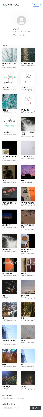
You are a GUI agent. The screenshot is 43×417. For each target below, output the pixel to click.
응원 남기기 (35, 408)
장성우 (4, 67)
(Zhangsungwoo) (11, 67)
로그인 (36, 5)
